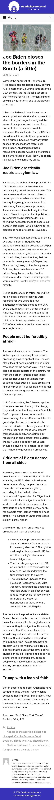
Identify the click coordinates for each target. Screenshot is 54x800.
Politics (11, 727)
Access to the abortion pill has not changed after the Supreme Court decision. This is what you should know (25, 736)
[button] (50, 18)
